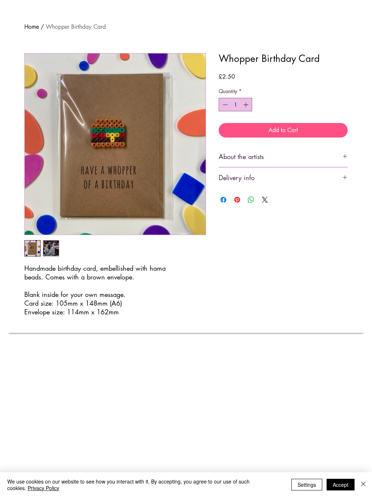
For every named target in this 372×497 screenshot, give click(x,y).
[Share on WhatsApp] (251, 199)
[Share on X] (264, 199)
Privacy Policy (43, 488)
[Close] (363, 484)
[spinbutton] (235, 104)
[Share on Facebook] (223, 199)
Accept (340, 484)
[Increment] (246, 104)
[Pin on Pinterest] (237, 199)
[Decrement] (224, 104)
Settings (307, 484)
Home (31, 27)
